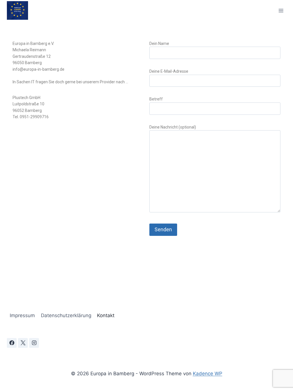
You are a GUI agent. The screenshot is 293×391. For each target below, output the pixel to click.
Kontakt (105, 315)
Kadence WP (207, 373)
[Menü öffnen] (281, 10)
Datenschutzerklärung (66, 315)
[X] (23, 343)
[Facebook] (12, 343)
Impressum (22, 315)
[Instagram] (34, 343)
